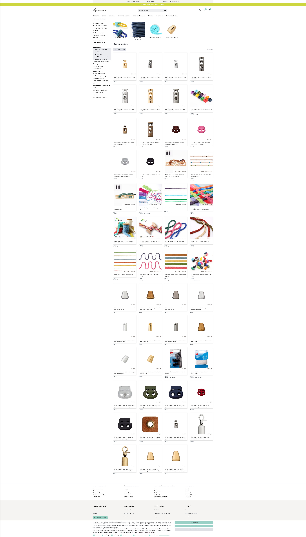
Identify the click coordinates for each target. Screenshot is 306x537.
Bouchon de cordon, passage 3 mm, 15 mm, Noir (150, 175)
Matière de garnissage (100, 76)
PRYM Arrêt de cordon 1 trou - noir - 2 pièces (175, 372)
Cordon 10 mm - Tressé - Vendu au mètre (200, 242)
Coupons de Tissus (138, 15)
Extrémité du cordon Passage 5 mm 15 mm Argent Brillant (201, 309)
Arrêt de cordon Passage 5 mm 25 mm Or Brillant (150, 110)
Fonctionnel (154, 535)
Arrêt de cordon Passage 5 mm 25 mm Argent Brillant (124, 110)
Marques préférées (171, 15)
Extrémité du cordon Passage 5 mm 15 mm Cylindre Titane (175, 341)
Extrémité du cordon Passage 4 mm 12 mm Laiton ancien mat (150, 309)
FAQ (155, 517)
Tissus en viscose (98, 493)
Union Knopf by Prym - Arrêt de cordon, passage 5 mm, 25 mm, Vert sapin (150, 406)
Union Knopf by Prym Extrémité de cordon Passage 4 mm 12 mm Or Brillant (150, 470)
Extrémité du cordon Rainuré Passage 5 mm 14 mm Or (150, 372)
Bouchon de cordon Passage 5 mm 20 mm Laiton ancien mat (124, 143)
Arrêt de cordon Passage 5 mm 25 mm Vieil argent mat (175, 110)
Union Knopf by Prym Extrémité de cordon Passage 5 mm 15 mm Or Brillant (175, 470)
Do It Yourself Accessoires (101, 61)
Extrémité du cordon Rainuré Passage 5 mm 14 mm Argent (124, 372)
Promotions (188, 517)
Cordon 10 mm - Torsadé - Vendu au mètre (174, 242)
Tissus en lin (96, 491)
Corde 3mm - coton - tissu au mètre (174, 208)
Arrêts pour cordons (101, 49)
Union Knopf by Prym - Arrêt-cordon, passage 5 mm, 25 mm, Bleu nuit (175, 406)
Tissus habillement (190, 494)
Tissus (104, 15)
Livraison (95, 509)
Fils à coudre (97, 68)
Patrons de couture (124, 15)
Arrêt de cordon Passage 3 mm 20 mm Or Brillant (124, 78)
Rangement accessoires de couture (101, 86)
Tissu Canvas (158, 491)
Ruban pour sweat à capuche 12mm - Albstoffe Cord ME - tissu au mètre (200, 208)
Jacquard (188, 493)
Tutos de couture (128, 517)
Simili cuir (157, 493)
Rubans (95, 95)
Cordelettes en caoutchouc (99, 53)
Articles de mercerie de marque (100, 36)
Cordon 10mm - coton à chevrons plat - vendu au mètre (201, 175)
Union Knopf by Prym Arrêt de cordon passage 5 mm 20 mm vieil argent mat (175, 438)
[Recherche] (165, 10)
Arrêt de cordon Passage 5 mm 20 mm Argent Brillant (175, 78)
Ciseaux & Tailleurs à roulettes (99, 43)
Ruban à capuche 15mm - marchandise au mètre (175, 275)
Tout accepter (194, 522)
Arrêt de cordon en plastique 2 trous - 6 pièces (201, 110)
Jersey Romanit (128, 496)
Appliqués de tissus (99, 33)
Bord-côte (127, 494)
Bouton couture (97, 40)
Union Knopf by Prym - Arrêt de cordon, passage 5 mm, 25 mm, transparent (124, 406)
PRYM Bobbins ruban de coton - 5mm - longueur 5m (201, 372)
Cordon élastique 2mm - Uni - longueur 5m (150, 208)
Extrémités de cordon (101, 59)
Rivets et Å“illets (98, 92)
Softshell (157, 494)
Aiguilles (95, 30)
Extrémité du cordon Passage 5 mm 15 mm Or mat (201, 341)
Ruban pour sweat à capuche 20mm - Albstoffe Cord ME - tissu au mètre (124, 242)
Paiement (95, 513)
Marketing (116, 535)
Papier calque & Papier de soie (101, 82)
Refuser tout (193, 525)
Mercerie (112, 15)
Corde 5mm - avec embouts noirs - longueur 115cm (123, 208)
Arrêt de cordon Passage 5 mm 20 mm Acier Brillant (150, 78)
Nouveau (96, 15)
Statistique (107, 535)
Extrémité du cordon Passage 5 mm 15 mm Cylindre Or (150, 341)
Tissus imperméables (99, 494)
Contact (156, 509)
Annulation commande (100, 517)
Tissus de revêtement (160, 496)
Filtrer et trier (121, 49)
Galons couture (97, 71)
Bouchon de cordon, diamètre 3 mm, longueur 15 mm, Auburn (175, 143)
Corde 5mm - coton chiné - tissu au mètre (149, 275)
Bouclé (187, 491)
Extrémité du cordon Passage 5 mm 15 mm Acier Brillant (175, 309)
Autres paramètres (164, 535)
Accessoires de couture (191, 513)
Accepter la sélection (194, 529)
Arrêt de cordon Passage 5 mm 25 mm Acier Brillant (201, 78)
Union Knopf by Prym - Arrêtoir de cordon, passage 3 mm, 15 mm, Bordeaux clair (200, 406)
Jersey (126, 489)
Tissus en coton (97, 489)
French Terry (127, 493)
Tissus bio (188, 496)
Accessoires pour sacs (100, 28)
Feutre (156, 489)
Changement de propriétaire (162, 513)
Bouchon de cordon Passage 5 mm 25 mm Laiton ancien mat (150, 143)
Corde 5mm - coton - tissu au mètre (123, 274)
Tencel (187, 489)
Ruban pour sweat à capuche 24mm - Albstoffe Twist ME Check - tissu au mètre (150, 242)
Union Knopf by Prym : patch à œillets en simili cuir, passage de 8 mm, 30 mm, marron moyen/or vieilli (150, 438)
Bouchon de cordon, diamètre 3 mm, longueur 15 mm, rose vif (200, 143)
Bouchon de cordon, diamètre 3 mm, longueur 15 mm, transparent (124, 175)
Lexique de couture (129, 513)
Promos (150, 15)
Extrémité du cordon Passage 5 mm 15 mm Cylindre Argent (124, 341)
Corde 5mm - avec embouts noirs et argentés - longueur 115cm (174, 175)
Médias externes (127, 535)
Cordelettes (97, 47)
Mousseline (96, 496)
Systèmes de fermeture (100, 97)
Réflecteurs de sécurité (100, 90)
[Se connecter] (199, 10)
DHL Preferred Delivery (141, 535)
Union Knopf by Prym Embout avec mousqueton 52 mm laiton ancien (123, 470)
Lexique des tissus (128, 509)
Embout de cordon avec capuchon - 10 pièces (201, 275)
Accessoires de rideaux (100, 25)
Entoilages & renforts (99, 64)
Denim (126, 491)
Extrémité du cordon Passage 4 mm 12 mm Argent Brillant (124, 309)
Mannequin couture (99, 73)
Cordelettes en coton (101, 56)
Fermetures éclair (98, 66)
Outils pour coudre (98, 78)
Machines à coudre (98, 23)
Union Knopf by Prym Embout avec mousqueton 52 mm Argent (200, 438)
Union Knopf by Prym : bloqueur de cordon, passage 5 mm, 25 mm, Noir (123, 438)
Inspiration (159, 15)
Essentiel (98, 535)
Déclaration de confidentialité (146, 532)
